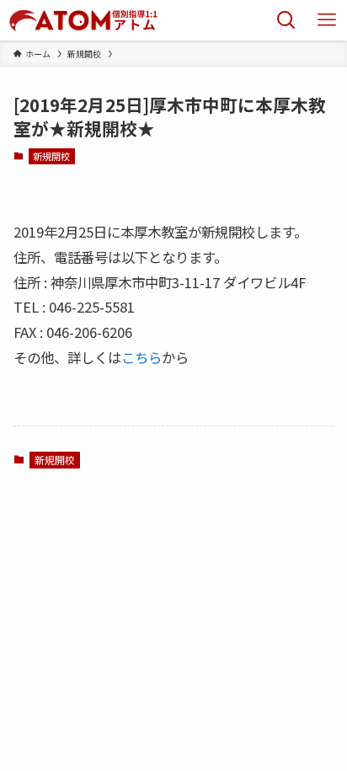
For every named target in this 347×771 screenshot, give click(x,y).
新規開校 (51, 156)
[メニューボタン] (327, 20)
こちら (141, 357)
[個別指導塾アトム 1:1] (82, 20)
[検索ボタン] (286, 20)
